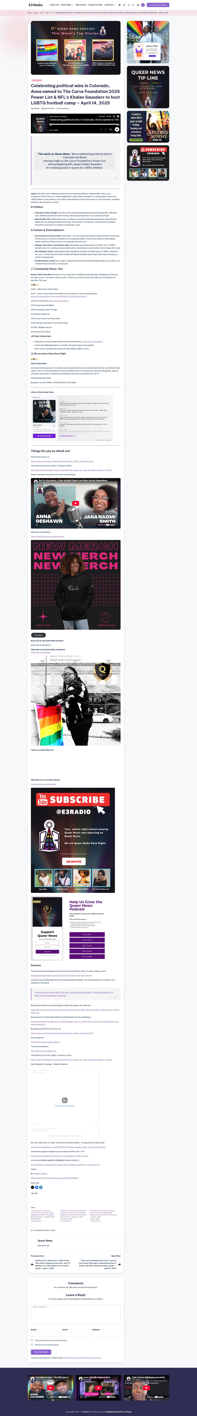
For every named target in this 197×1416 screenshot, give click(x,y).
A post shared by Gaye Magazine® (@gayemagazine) (64, 1136)
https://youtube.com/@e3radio (43, 784)
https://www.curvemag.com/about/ (45, 1042)
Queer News (37, 80)
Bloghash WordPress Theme (119, 1412)
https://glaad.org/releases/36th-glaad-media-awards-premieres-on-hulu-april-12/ (65, 1165)
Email (65, 1330)
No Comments (64, 108)
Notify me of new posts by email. (47, 1345)
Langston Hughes (40, 1174)
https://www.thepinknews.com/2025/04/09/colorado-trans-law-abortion (61, 975)
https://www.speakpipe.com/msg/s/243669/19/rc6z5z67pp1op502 (59, 296)
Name (34, 1330)
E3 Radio (36, 5)
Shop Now (38, 635)
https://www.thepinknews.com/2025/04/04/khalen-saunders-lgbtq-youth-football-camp (68, 1147)
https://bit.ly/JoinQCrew (59, 301)
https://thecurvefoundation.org (43, 1051)
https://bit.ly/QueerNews (92, 342)
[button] (158, 5)
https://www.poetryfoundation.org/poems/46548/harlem (54, 1178)
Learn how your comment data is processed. (82, 1358)
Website (96, 1330)
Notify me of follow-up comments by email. (51, 1340)
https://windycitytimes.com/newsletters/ (47, 536)
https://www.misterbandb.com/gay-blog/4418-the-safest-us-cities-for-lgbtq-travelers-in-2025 (71, 470)
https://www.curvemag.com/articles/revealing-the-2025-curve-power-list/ (62, 461)
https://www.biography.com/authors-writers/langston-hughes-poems (59, 1156)
